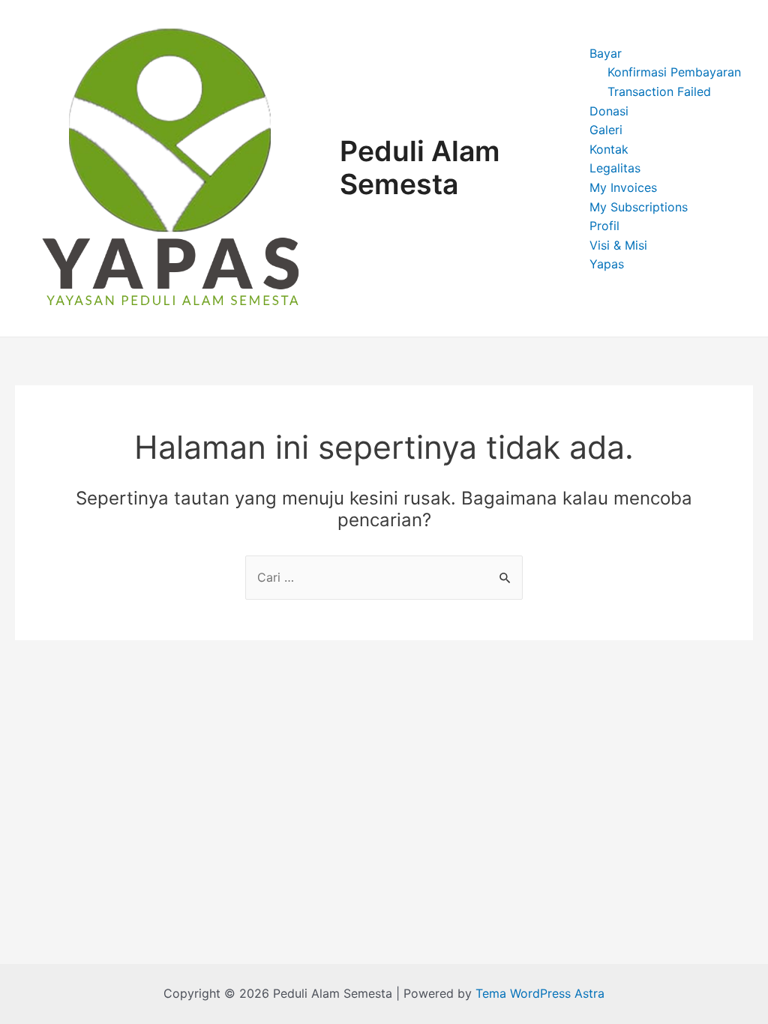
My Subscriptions (639, 206)
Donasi (609, 110)
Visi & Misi (618, 245)
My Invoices (623, 187)
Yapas (607, 263)
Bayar (606, 53)
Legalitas (615, 167)
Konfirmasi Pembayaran (674, 71)
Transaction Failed (659, 91)
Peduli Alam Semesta (420, 168)
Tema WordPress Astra (540, 993)
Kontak (609, 149)
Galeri (606, 129)
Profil (605, 225)
